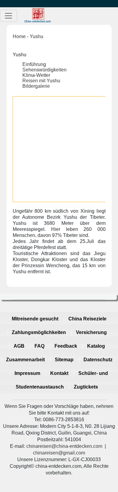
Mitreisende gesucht (35, 318)
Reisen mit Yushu (41, 80)
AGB (19, 346)
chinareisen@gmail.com (59, 452)
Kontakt (59, 373)
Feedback (65, 346)
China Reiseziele (87, 318)
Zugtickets (86, 386)
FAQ (39, 346)
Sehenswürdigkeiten (44, 69)
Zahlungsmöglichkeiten (39, 332)
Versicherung (91, 332)
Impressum (27, 373)
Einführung (34, 64)
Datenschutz (98, 359)
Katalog (96, 346)
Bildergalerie (36, 86)
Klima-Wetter (36, 75)
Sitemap (64, 359)
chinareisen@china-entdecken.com (64, 446)
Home (19, 36)
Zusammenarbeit (25, 359)
